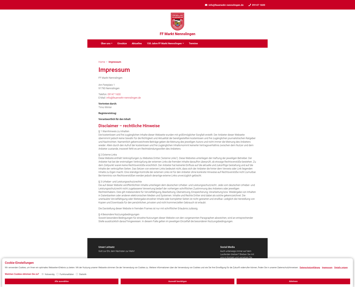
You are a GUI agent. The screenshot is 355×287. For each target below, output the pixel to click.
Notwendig (49, 274)
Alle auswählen (62, 281)
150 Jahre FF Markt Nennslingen (164, 43)
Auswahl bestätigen (177, 281)
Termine (193, 43)
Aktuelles (137, 43)
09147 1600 (258, 5)
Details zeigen (341, 267)
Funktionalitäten (67, 274)
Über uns (106, 43)
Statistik (82, 274)
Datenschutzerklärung (310, 267)
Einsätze (122, 43)
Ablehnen (293, 281)
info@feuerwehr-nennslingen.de (226, 5)
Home (101, 61)
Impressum (115, 61)
